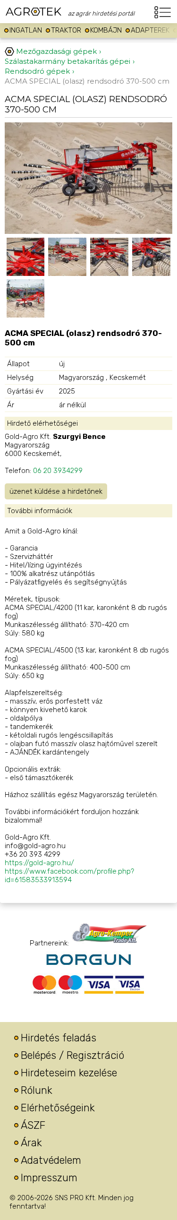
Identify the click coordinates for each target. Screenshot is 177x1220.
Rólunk (36, 1090)
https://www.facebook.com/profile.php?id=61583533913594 (69, 875)
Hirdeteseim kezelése (69, 1072)
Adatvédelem (51, 1160)
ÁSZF (33, 1125)
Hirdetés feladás (58, 1037)
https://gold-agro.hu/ (39, 863)
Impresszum (49, 1177)
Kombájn (106, 30)
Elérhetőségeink (58, 1107)
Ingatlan (25, 30)
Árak (31, 1142)
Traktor (66, 30)
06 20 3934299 (58, 470)
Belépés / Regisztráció (72, 1055)
